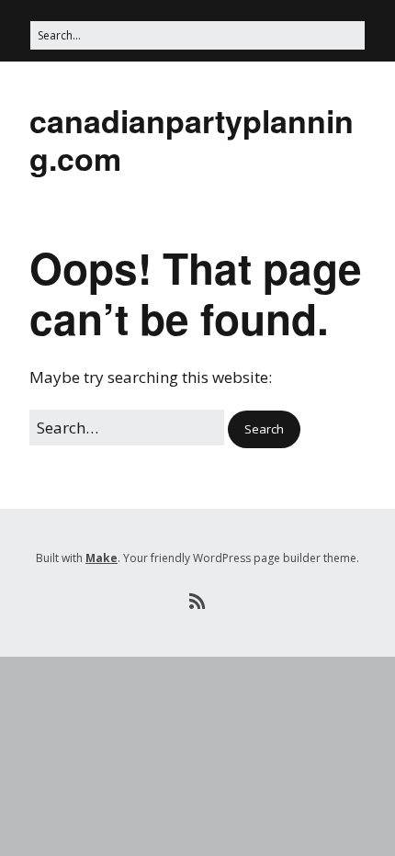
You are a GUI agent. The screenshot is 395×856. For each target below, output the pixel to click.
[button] (264, 429)
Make (101, 558)
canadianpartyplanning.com (191, 139)
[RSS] (197, 601)
